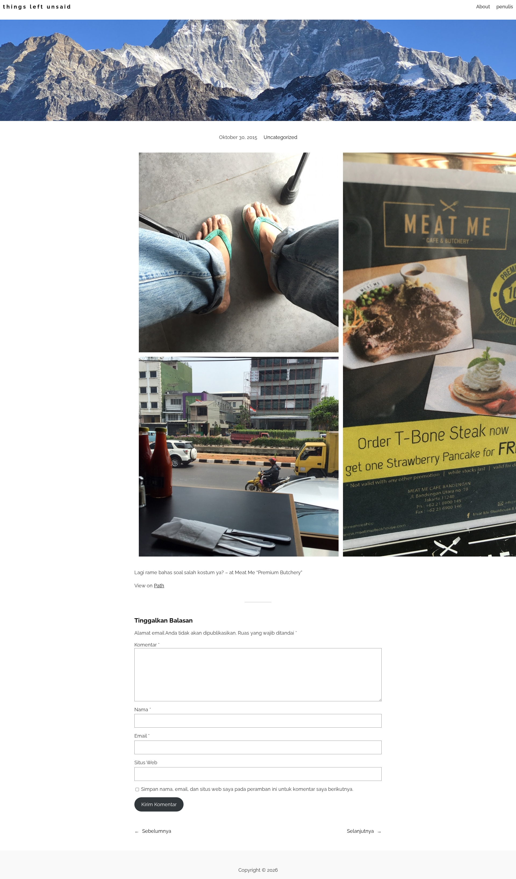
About (483, 6)
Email (142, 736)
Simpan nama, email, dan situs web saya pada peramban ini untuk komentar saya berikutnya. (247, 789)
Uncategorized (280, 137)
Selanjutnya (360, 831)
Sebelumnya (156, 831)
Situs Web (145, 762)
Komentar (147, 645)
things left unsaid (37, 6)
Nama (142, 709)
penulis (504, 6)
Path (159, 585)
